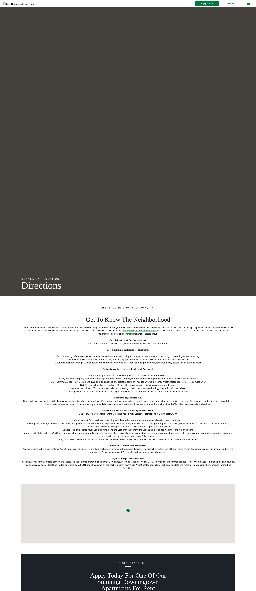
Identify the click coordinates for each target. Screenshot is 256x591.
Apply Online (207, 3)
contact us (128, 334)
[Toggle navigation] (248, 3)
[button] (128, 511)
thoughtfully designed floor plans (139, 331)
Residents (231, 3)
